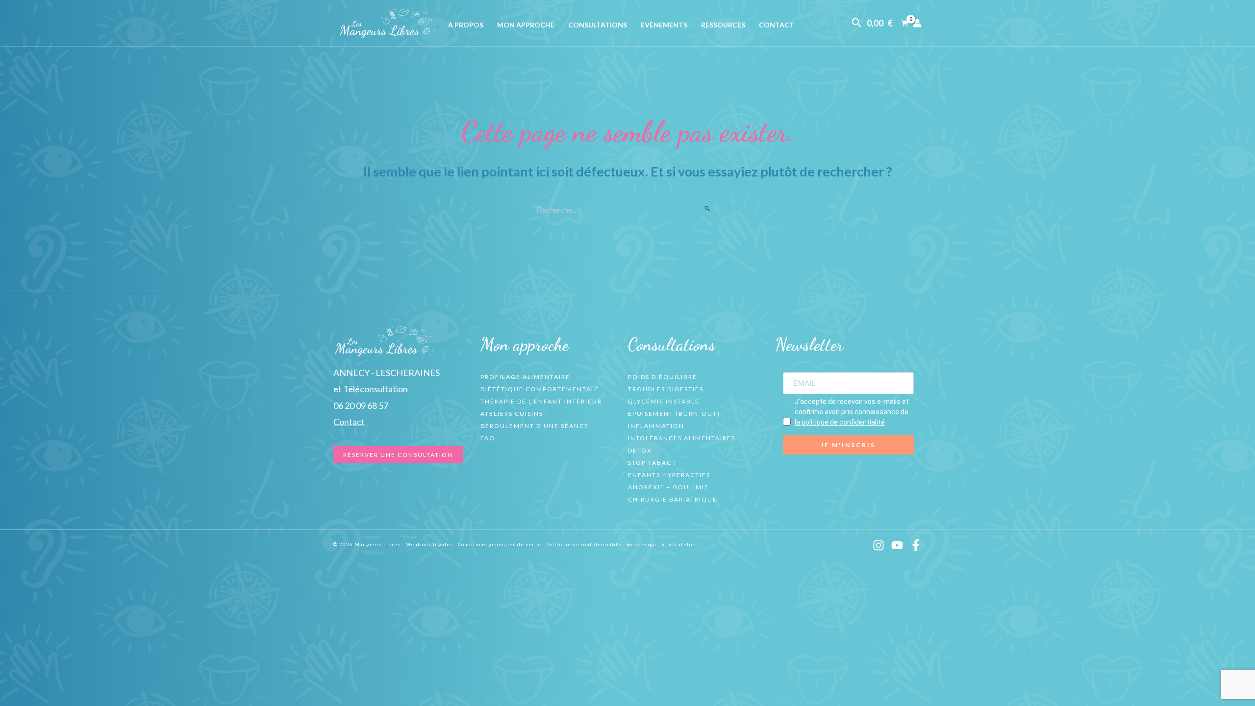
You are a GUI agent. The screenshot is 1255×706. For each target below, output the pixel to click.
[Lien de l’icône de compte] (917, 23)
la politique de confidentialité (840, 422)
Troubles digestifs (665, 389)
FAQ (487, 438)
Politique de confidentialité (584, 544)
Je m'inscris (848, 445)
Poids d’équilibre (662, 376)
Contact (776, 25)
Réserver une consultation (398, 454)
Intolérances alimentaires (681, 438)
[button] (857, 23)
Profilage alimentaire (525, 376)
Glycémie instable (664, 401)
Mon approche (525, 25)
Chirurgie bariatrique (672, 499)
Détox (640, 450)
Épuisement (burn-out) (674, 413)
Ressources (723, 25)
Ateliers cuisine (512, 413)
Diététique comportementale (540, 389)
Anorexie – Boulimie (668, 487)
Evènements (664, 25)
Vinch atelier (679, 544)
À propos (465, 25)
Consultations (597, 25)
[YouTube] (897, 545)
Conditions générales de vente (499, 544)
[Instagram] (878, 545)
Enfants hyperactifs (669, 475)
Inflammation (656, 425)
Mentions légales (429, 544)
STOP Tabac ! (652, 462)
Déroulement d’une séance (534, 425)
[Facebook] (916, 545)
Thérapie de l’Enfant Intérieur (541, 401)
